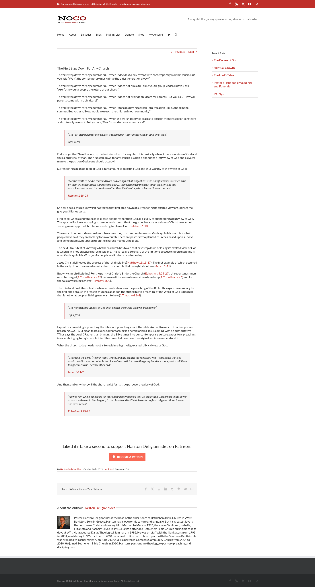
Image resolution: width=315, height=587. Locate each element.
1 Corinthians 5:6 (171, 277)
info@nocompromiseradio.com (135, 4)
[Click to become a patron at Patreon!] (127, 452)
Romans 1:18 (76, 195)
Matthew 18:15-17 (139, 262)
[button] (176, 34)
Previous (179, 51)
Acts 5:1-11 (162, 266)
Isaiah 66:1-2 (76, 372)
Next (191, 51)
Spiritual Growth (224, 67)
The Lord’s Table (224, 75)
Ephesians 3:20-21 (79, 411)
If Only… (219, 93)
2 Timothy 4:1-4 (130, 295)
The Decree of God (225, 60)
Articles (108, 469)
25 (86, 195)
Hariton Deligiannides (70, 469)
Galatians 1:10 (138, 226)
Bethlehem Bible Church (105, 4)
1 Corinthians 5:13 (89, 277)
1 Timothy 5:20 (100, 280)
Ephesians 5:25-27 (156, 273)
